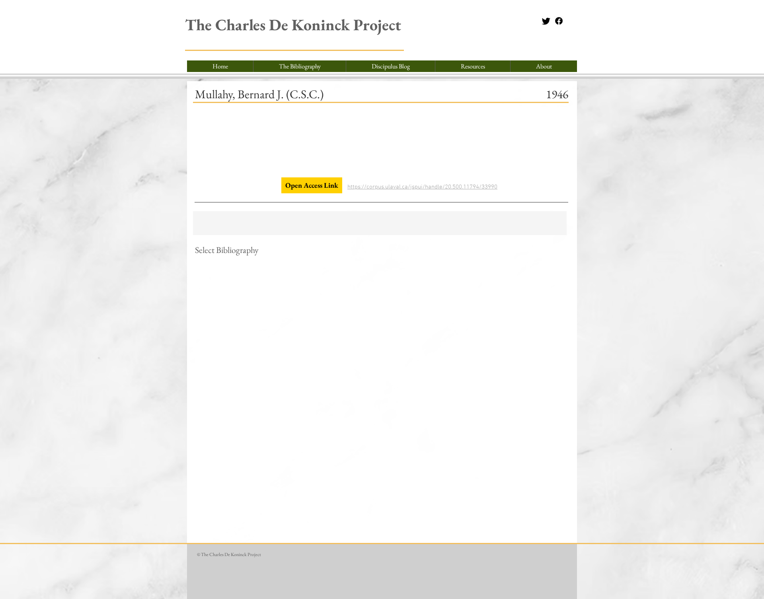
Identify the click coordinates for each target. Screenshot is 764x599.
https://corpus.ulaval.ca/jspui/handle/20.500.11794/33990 (422, 187)
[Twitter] (546, 21)
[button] (472, 66)
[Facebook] (559, 21)
